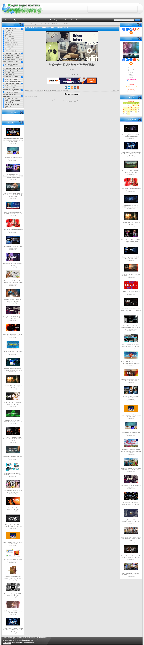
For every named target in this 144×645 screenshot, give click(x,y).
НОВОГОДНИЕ (9, 37)
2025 (31, 24)
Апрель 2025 (131, 101)
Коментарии (13, 143)
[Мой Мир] (75, 87)
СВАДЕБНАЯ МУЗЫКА (11, 99)
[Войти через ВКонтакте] (127, 29)
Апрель (36, 24)
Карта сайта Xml (76, 20)
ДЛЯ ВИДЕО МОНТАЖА (12, 70)
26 (136, 112)
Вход (75, 101)
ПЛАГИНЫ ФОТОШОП (11, 79)
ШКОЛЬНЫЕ (8, 33)
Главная (7, 20)
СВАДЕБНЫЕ (9, 31)
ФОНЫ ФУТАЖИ (9, 47)
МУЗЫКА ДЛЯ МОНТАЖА (12, 101)
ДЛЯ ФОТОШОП (9, 72)
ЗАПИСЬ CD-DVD (10, 74)
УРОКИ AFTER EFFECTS (12, 92)
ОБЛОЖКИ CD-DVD (11, 85)
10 (39, 24)
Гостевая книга (28, 20)
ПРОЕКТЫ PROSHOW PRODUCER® (11, 65)
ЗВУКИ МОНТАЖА (10, 103)
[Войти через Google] (138, 29)
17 (131, 110)
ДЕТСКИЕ (8, 35)
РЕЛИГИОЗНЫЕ (10, 41)
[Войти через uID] (123, 29)
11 (133, 107)
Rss (66, 20)
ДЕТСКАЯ (8, 107)
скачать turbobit (72, 75)
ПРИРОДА (8, 49)
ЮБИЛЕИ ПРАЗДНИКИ (11, 43)
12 (136, 107)
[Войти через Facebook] (131, 29)
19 (136, 110)
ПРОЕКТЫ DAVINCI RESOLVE (14, 59)
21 (123, 112)
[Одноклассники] (72, 87)
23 (128, 112)
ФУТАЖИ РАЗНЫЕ (10, 51)
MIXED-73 (59, 90)
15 (126, 110)
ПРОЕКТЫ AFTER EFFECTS (13, 55)
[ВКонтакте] (66, 87)
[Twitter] (69, 87)
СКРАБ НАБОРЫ (10, 87)
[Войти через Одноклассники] (131, 32)
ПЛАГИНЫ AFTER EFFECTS (13, 81)
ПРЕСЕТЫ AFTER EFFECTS (13, 57)
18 (133, 110)
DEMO (71, 69)
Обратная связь (41, 20)
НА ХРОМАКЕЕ (9, 39)
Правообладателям (55, 20)
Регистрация (70, 101)
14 (123, 110)
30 (128, 114)
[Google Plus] (78, 87)
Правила (16, 20)
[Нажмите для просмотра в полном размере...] (72, 60)
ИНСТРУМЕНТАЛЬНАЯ (12, 105)
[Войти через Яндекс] (134, 29)
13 (138, 107)
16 (128, 110)
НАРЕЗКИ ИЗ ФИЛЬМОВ (12, 45)
